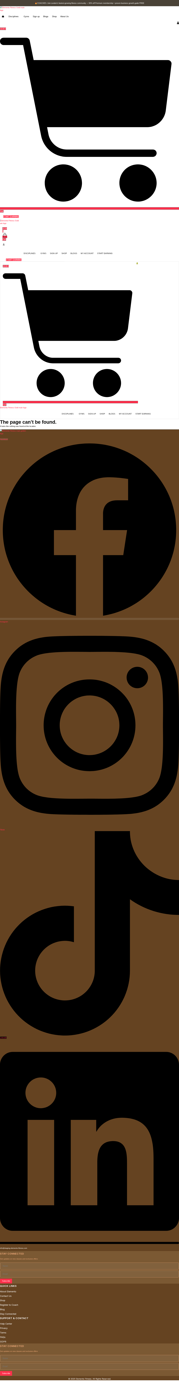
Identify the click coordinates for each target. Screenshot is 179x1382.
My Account (87, 253)
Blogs (45, 16)
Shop (54, 16)
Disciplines (14, 16)
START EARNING (105, 253)
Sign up (36, 16)
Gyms (26, 16)
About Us (64, 16)
